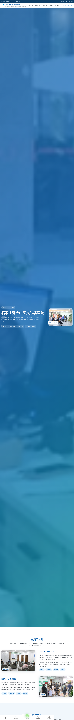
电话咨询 (16, 718)
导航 (5, 718)
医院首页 (49, 718)
